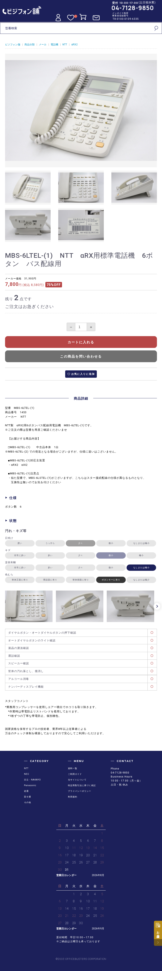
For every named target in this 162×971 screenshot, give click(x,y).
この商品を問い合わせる (81, 356)
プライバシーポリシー (79, 791)
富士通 (27, 797)
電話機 (54, 44)
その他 (27, 802)
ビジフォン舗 (12, 44)
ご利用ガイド (75, 774)
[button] (157, 606)
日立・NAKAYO (32, 780)
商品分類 (29, 44)
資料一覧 (72, 768)
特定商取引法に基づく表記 (82, 785)
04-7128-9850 (132, 8)
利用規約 (72, 797)
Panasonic (30, 785)
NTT (64, 44)
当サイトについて (77, 780)
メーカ (42, 44)
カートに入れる (81, 342)
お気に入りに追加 (83, 373)
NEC (26, 774)
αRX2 (74, 44)
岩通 (26, 791)
